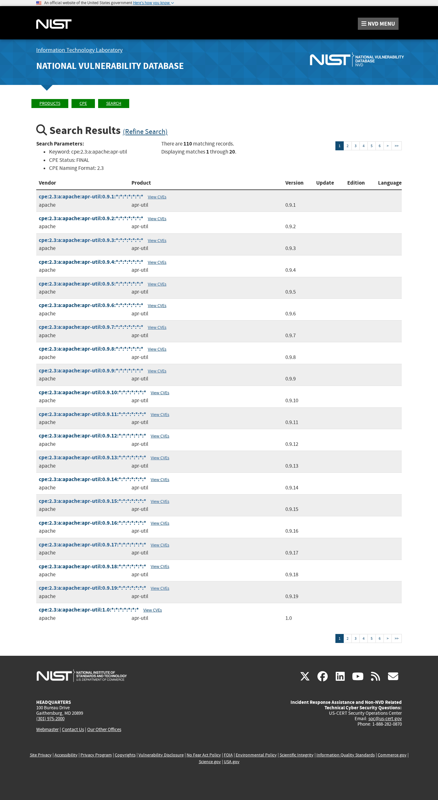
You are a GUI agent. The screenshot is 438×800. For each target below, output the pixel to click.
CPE (83, 103)
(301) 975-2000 (50, 718)
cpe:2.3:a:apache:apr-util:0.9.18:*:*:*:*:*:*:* (92, 566)
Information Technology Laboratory (79, 50)
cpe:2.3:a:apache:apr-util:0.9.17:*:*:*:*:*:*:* (92, 544)
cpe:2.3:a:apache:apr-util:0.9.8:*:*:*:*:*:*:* (91, 349)
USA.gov (232, 762)
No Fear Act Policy (204, 755)
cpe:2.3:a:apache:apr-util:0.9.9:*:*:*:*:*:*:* (91, 370)
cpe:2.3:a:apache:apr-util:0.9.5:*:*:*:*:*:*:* (91, 284)
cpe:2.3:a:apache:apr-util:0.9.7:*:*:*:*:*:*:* (91, 327)
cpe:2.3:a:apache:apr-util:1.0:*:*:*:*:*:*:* (89, 609)
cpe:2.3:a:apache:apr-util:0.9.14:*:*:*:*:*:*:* (92, 479)
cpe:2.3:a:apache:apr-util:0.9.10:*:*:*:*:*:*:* (92, 392)
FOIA (228, 755)
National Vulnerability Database (110, 66)
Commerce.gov (392, 755)
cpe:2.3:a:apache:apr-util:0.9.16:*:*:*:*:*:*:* (92, 523)
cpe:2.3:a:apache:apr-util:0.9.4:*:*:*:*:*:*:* (91, 262)
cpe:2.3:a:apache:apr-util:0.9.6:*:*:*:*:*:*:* (91, 305)
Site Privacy (41, 755)
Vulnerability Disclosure (161, 755)
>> (397, 145)
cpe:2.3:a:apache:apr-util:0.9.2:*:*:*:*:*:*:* (91, 218)
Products (49, 103)
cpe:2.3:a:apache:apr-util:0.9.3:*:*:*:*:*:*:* (91, 240)
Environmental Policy (256, 755)
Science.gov (210, 762)
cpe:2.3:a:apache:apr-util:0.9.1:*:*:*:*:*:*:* (91, 196)
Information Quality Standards (345, 755)
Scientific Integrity (297, 755)
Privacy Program (96, 755)
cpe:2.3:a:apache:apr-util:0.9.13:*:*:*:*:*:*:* (92, 457)
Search (113, 103)
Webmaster (47, 729)
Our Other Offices (104, 729)
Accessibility (66, 755)
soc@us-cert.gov (385, 718)
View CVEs (157, 197)
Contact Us (73, 729)
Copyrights (125, 755)
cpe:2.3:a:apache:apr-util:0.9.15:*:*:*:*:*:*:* (92, 501)
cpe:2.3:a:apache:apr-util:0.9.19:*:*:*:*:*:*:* (92, 588)
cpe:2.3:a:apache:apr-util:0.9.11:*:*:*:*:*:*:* (92, 414)
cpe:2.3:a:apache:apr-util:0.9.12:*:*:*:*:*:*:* (92, 435)
